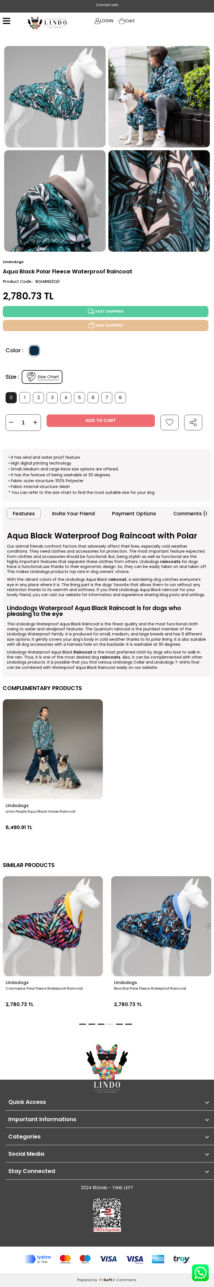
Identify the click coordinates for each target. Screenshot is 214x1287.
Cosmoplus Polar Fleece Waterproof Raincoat (44, 988)
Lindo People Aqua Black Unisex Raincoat (41, 811)
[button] (208, 926)
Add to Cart (100, 420)
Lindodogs (17, 805)
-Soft (106, 1280)
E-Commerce (124, 1280)
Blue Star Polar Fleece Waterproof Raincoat (150, 988)
